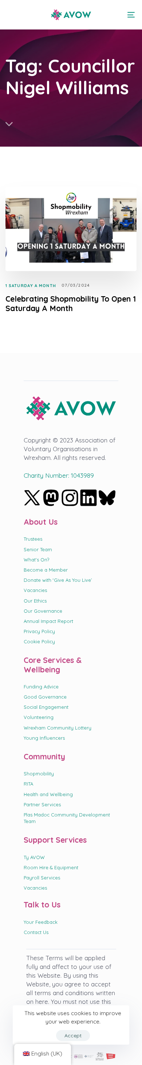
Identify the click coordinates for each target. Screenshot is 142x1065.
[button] (11, 14)
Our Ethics (35, 601)
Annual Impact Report (48, 621)
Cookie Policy (39, 641)
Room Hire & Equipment (51, 867)
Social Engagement (46, 707)
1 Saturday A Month (30, 285)
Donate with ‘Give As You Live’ (58, 580)
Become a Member (46, 570)
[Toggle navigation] (113, 14)
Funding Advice (41, 687)
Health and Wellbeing (48, 794)
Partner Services (42, 804)
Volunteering (39, 717)
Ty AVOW (34, 857)
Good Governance (45, 697)
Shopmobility (39, 773)
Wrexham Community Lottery (57, 728)
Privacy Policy (39, 631)
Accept (73, 1035)
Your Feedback (41, 922)
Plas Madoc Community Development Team (67, 818)
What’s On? (36, 560)
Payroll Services (42, 878)
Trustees (33, 539)
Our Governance (43, 611)
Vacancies (35, 590)
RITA (28, 784)
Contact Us (36, 932)
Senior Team (38, 549)
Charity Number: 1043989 (59, 475)
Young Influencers (44, 738)
